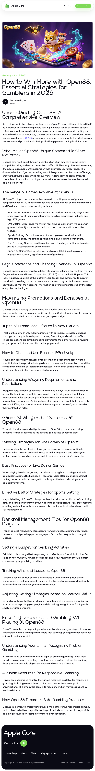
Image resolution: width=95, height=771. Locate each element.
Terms (80, 762)
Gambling (6, 75)
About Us (64, 762)
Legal (88, 762)
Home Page (11, 753)
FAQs (33, 753)
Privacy (73, 762)
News (24, 753)
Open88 (27, 137)
